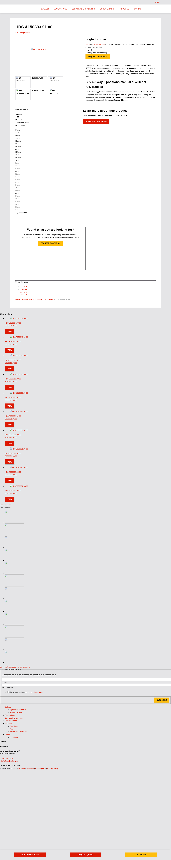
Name (4, 682)
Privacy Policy (52, 768)
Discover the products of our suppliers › (15, 667)
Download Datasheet (96, 121)
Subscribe (162, 700)
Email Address (7, 688)
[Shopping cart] (160, 9)
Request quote (85, 855)
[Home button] (23, 9)
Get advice (141, 855)
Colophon (30, 768)
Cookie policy (40, 768)
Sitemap (21, 768)
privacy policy (38, 692)
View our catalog (30, 855)
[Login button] (154, 9)
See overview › (6, 505)
